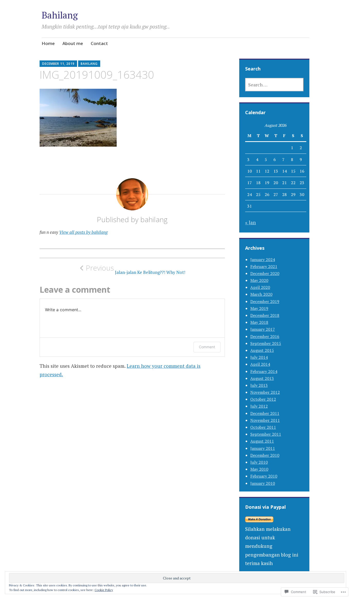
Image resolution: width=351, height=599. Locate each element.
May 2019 (259, 308)
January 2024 (262, 259)
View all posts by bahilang (83, 232)
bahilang (89, 63)
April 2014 (260, 364)
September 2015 (265, 343)
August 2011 (262, 441)
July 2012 (259, 406)
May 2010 (259, 469)
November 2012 (265, 392)
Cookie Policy (104, 590)
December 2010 (264, 455)
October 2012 (263, 399)
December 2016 (264, 336)
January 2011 (262, 448)
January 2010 (262, 483)
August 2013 (262, 378)
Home (48, 43)
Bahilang (60, 15)
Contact (99, 43)
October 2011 (263, 427)
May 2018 (259, 322)
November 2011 (265, 420)
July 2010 (259, 462)
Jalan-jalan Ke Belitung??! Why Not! (135, 269)
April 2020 (260, 287)
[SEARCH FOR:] (274, 84)
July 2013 (259, 385)
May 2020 (259, 280)
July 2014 (259, 357)
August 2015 (262, 350)
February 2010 (263, 476)
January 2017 (262, 329)
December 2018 (264, 315)
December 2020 (264, 273)
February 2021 (263, 266)
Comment (207, 347)
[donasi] (259, 520)
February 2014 (263, 371)
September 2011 (265, 434)
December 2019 (264, 301)
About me (72, 43)
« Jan (250, 222)
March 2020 (261, 294)
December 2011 (264, 413)
